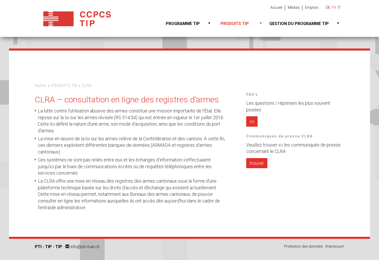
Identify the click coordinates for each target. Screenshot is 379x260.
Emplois (311, 7)
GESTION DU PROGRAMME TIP (299, 23)
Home (40, 85)
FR (334, 7)
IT (339, 7)
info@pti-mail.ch (85, 246)
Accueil (276, 7)
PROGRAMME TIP (183, 23)
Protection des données (303, 246)
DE (328, 7)
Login (344, 253)
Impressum (334, 246)
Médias (294, 7)
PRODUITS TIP (234, 23)
